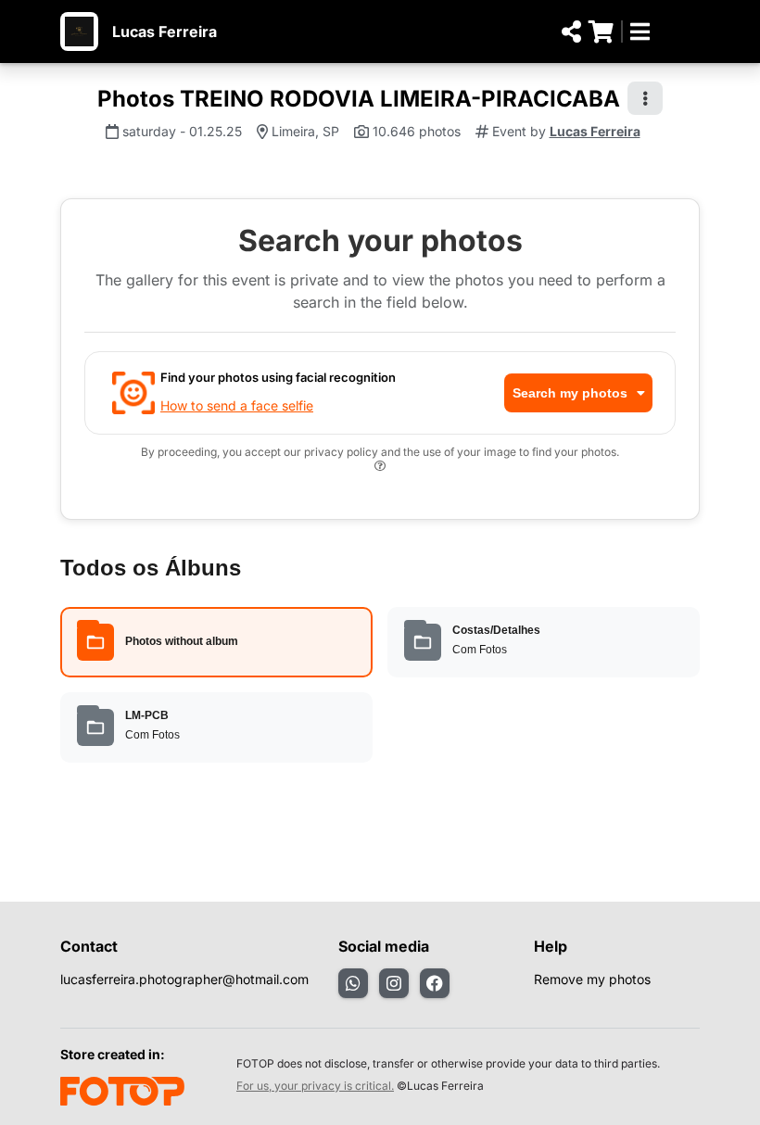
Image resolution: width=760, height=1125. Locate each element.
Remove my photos (592, 979)
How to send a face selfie (236, 405)
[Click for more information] (380, 468)
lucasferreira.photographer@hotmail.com (184, 979)
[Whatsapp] (353, 983)
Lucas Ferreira (164, 31)
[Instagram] (394, 983)
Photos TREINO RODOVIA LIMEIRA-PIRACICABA (358, 98)
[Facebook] (435, 983)
